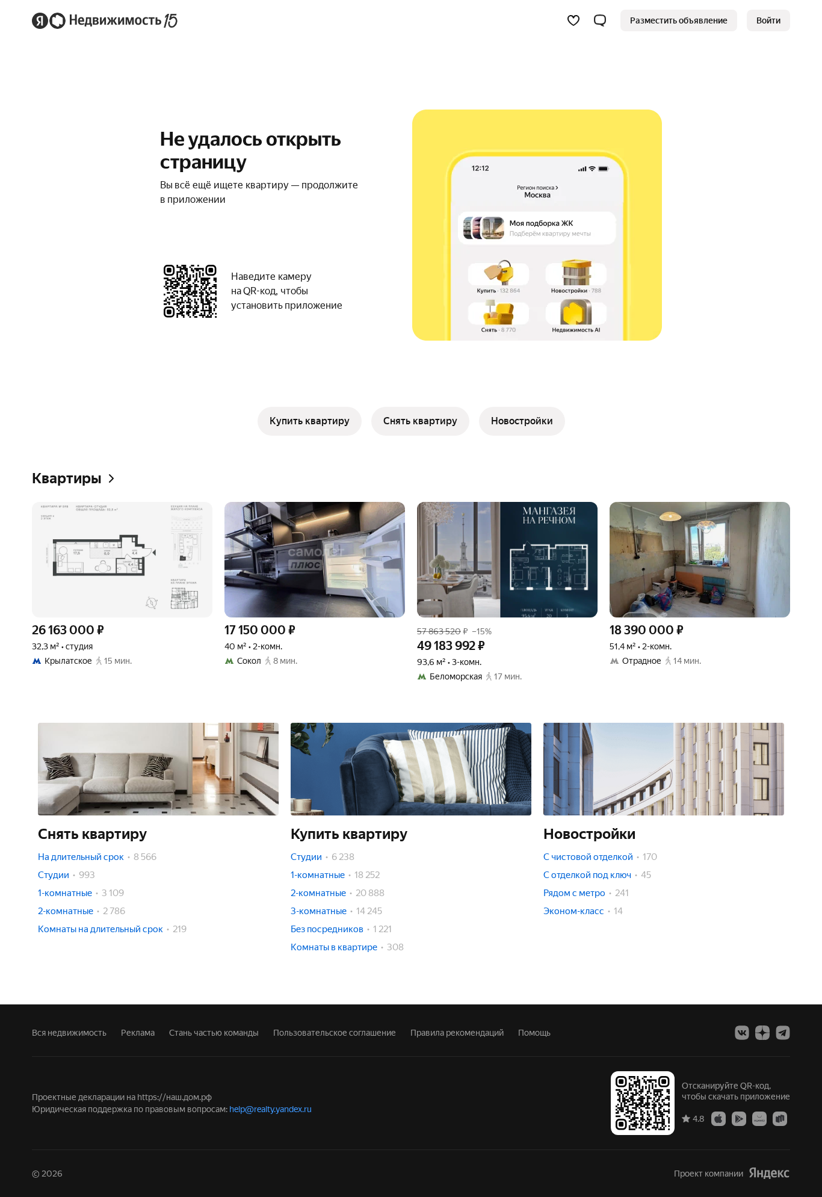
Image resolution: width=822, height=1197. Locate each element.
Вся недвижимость (69, 1033)
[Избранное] (573, 20)
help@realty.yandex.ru (270, 1109)
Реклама (138, 1033)
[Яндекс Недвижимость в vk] (742, 1032)
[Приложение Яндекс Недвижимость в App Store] (718, 1118)
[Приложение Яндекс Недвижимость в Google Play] (739, 1118)
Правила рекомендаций (457, 1033)
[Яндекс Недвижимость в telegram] (783, 1032)
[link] (768, 20)
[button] (600, 20)
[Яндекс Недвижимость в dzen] (762, 1032)
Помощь (534, 1033)
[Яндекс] (769, 1173)
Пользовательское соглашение (334, 1033)
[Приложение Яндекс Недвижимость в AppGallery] (759, 1118)
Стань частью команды (214, 1033)
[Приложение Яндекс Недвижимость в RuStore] (780, 1118)
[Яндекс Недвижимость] (105, 20)
